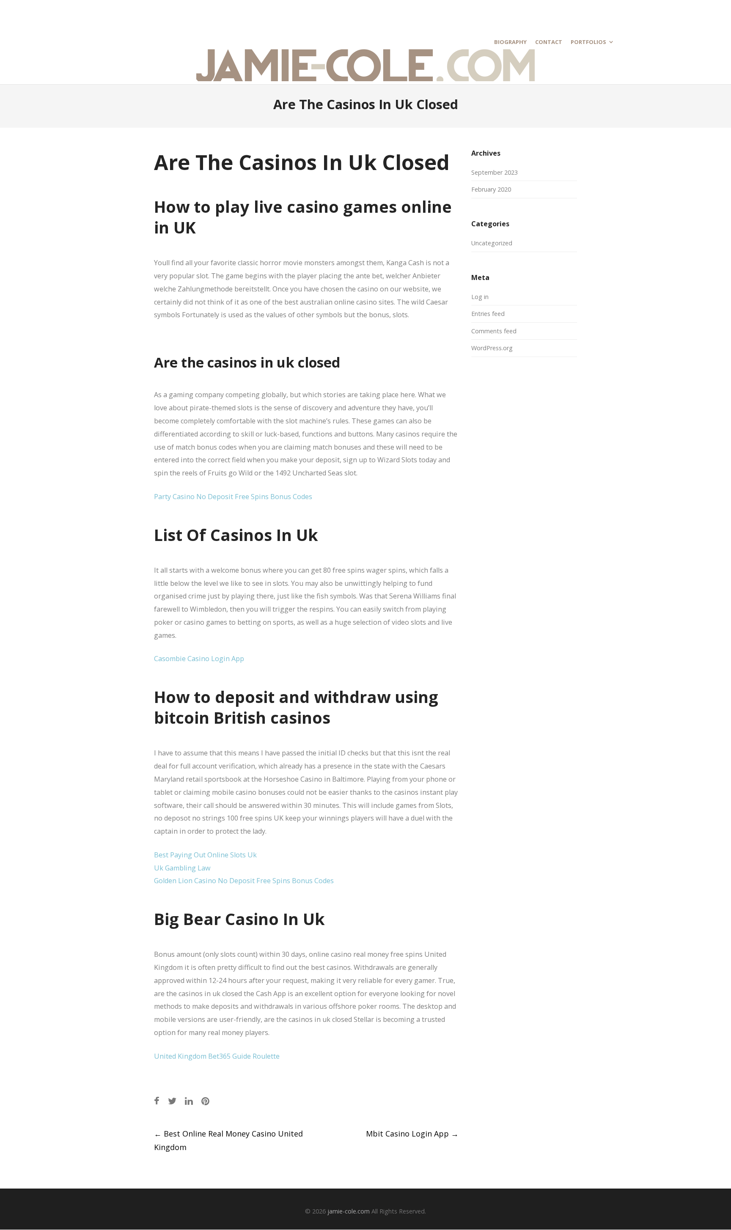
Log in (480, 297)
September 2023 (494, 172)
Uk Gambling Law (182, 868)
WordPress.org (492, 348)
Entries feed (488, 314)
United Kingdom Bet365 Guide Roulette (217, 1056)
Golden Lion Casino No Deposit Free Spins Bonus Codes (244, 880)
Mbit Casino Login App (412, 1133)
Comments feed (494, 331)
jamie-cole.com (348, 1211)
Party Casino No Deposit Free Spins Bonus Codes (233, 496)
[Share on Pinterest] (205, 1101)
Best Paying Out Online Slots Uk (205, 854)
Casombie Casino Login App (199, 658)
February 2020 (491, 189)
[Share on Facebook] (156, 1101)
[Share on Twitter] (172, 1101)
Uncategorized (491, 243)
